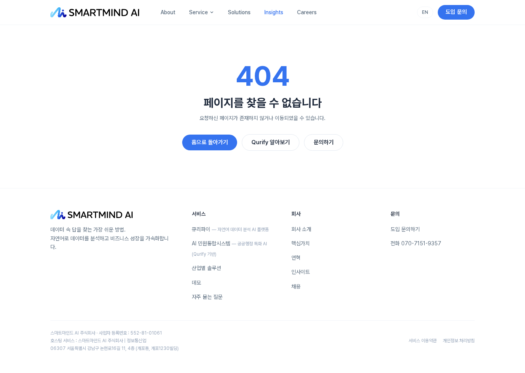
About (168, 12)
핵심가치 (300, 243)
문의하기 (324, 142)
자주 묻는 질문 (207, 297)
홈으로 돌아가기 (209, 142)
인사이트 (300, 272)
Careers (307, 12)
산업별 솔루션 (206, 268)
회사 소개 (301, 229)
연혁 (296, 258)
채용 (296, 286)
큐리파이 (230, 229)
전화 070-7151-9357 (415, 243)
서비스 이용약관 (423, 340)
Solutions (239, 12)
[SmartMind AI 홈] (94, 12)
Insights (273, 12)
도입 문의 (456, 11)
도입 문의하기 (405, 229)
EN (425, 12)
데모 (196, 283)
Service (198, 12)
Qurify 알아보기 (270, 142)
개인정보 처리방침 (459, 340)
